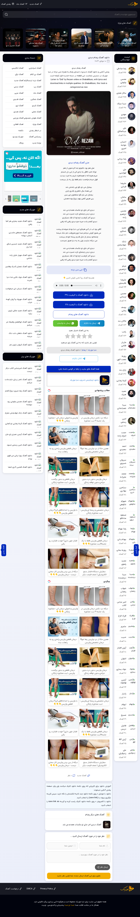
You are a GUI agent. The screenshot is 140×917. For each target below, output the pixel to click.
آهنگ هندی (18, 111)
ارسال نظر (104, 867)
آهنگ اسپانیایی (35, 68)
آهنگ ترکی (19, 74)
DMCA (29, 888)
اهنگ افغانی (18, 124)
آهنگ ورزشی (18, 118)
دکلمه (20, 130)
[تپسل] (7, 153)
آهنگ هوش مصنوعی (32, 118)
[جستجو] (6, 14)
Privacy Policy (46, 888)
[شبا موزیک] (133, 4)
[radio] (89, 337)
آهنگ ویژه (37, 124)
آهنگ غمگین (35, 99)
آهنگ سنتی (18, 87)
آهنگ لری (19, 105)
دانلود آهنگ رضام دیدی (99, 57)
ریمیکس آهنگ (35, 136)
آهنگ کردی (36, 105)
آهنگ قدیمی (18, 99)
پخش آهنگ (6, 4)
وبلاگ (21, 143)
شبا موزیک (92, 350)
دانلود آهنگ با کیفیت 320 (77, 295)
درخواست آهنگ (12, 888)
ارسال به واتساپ (63, 323)
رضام (84, 350)
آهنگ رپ (37, 87)
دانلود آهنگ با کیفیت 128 (76, 304)
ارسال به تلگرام (90, 323)
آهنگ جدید (34, 4)
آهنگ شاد (20, 4)
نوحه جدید (36, 143)
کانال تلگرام (77, 358)
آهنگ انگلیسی (17, 68)
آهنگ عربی (18, 93)
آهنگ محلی (36, 111)
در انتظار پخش (35, 130)
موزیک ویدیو (18, 136)
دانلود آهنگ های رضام (78, 314)
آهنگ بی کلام (35, 74)
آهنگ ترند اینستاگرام (32, 80)
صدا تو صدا (69, 905)
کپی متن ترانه (76, 270)
